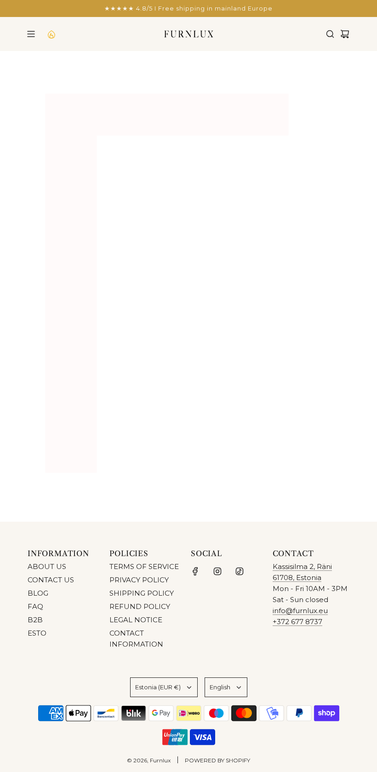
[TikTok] (239, 571)
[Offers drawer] (51, 34)
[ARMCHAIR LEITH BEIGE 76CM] (288, 284)
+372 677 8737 (297, 621)
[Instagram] (217, 571)
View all (188, 400)
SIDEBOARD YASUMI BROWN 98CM (79, 341)
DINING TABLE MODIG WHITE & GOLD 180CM (183, 341)
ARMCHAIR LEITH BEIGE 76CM (288, 341)
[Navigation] (31, 34)
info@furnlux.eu (300, 610)
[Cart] (345, 34)
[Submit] (339, 480)
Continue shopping (188, 141)
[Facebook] (195, 571)
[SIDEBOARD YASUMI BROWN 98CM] (80, 284)
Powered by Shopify (217, 760)
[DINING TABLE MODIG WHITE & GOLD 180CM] (184, 284)
